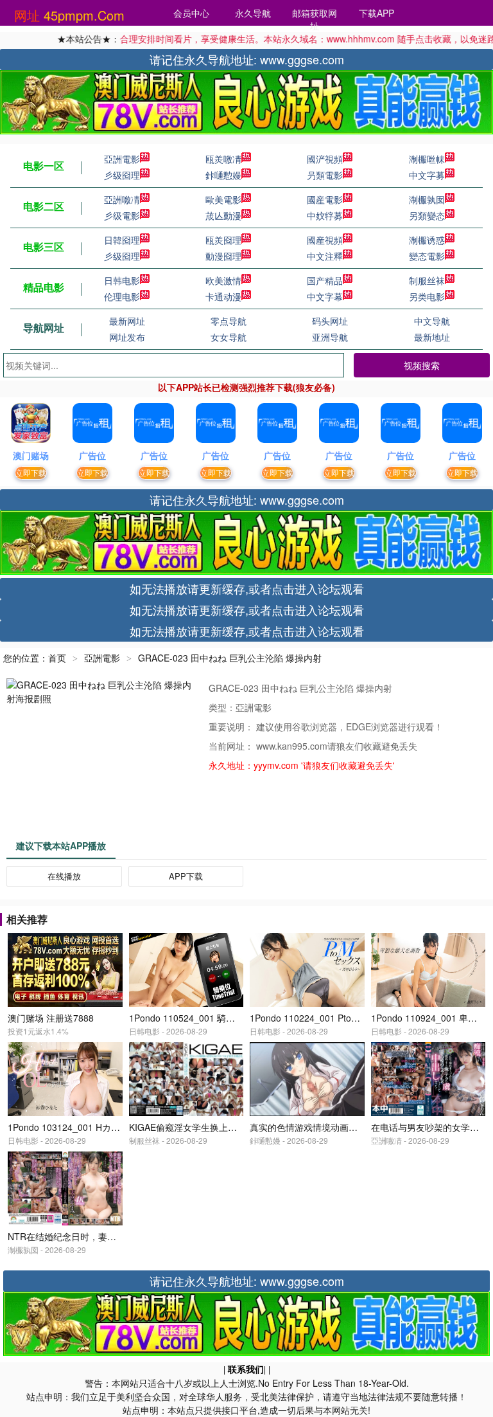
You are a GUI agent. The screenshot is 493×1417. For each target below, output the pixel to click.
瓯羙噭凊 (223, 158)
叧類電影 (325, 174)
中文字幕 (325, 296)
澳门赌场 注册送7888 (51, 1017)
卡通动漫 (223, 296)
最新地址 (432, 336)
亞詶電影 (122, 158)
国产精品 (325, 280)
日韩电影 (122, 280)
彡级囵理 (122, 174)
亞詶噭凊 (122, 199)
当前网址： (232, 745)
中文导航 (432, 320)
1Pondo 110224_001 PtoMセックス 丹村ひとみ (346, 1017)
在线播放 (64, 876)
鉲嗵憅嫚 (223, 174)
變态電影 (427, 255)
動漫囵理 (223, 255)
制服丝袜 (427, 280)
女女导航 (228, 336)
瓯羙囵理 (223, 239)
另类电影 (427, 296)
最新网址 (127, 320)
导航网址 (43, 327)
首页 (57, 657)
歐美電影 (223, 199)
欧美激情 (223, 280)
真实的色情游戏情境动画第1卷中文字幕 (329, 1127)
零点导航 (228, 320)
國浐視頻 (325, 158)
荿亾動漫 (223, 215)
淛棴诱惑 (427, 239)
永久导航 (253, 12)
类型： (222, 707)
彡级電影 (122, 215)
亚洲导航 (330, 336)
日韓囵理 (122, 239)
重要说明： (232, 726)
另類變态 (427, 215)
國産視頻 (325, 239)
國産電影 (325, 199)
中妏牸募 (325, 215)
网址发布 (127, 336)
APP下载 (186, 876)
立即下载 (30, 472)
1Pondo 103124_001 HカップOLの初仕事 (92, 1127)
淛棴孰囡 (427, 199)
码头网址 (330, 320)
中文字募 (427, 174)
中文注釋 (325, 255)
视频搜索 (422, 365)
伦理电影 (122, 296)
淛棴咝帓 (427, 158)
